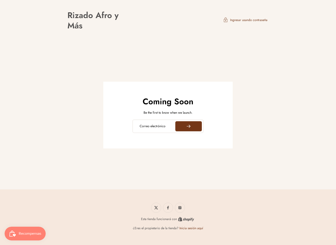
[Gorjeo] (156, 208)
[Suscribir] (188, 126)
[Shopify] (186, 219)
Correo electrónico (152, 126)
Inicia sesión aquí (191, 228)
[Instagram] (180, 208)
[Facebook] (168, 208)
